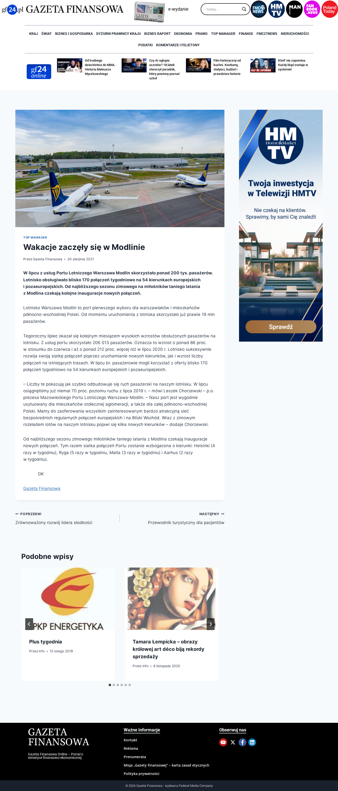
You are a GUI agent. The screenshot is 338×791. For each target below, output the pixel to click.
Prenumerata (135, 756)
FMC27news (267, 34)
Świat (46, 34)
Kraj (33, 34)
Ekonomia (183, 34)
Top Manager (223, 34)
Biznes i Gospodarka (74, 34)
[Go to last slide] (29, 624)
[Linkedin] (252, 742)
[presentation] (68, 599)
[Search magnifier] (244, 9)
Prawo (201, 34)
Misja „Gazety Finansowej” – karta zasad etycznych (166, 765)
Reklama (131, 748)
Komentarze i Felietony (178, 45)
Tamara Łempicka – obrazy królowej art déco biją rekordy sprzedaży (168, 648)
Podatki (145, 45)
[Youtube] (223, 742)
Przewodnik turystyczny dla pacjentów (186, 518)
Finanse (246, 34)
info (42, 651)
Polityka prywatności (141, 773)
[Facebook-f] (242, 742)
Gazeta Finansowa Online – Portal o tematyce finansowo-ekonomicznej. (55, 756)
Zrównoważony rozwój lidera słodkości (53, 518)
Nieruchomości (295, 34)
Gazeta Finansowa (47, 259)
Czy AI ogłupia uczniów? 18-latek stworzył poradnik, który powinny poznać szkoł (164, 69)
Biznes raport (157, 34)
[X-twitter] (233, 742)
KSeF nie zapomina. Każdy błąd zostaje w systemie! (293, 65)
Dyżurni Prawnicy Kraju (118, 34)
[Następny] (211, 624)
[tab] (110, 685)
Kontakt (130, 740)
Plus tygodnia (45, 641)
